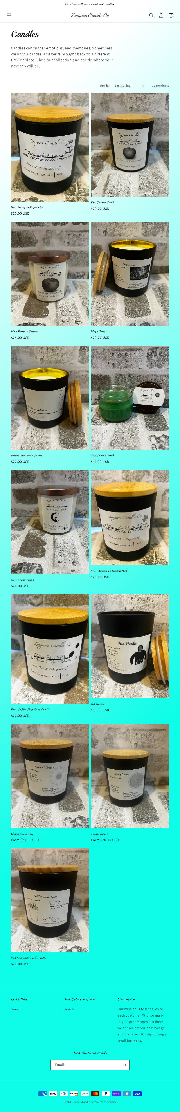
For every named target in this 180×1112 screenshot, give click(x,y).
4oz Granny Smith (102, 455)
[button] (9, 15)
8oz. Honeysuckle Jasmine (27, 207)
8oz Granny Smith (102, 202)
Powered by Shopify (105, 1101)
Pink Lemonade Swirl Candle (28, 958)
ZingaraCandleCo (83, 1101)
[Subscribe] (124, 1065)
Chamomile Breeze (22, 834)
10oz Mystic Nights (23, 580)
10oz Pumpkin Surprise (24, 331)
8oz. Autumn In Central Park (109, 571)
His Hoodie (97, 704)
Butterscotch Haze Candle (26, 455)
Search (16, 1009)
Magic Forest (98, 331)
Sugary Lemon (99, 834)
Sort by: (105, 86)
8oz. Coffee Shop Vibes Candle (30, 709)
